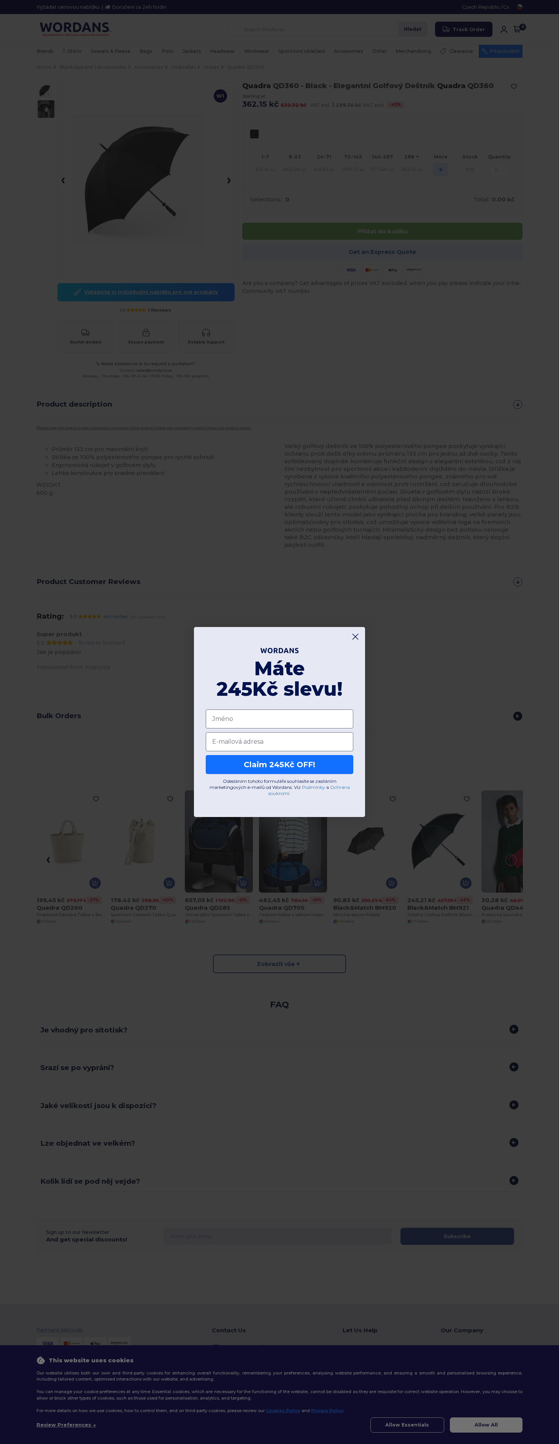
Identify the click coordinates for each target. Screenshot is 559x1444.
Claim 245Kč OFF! (279, 764)
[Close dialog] (355, 636)
